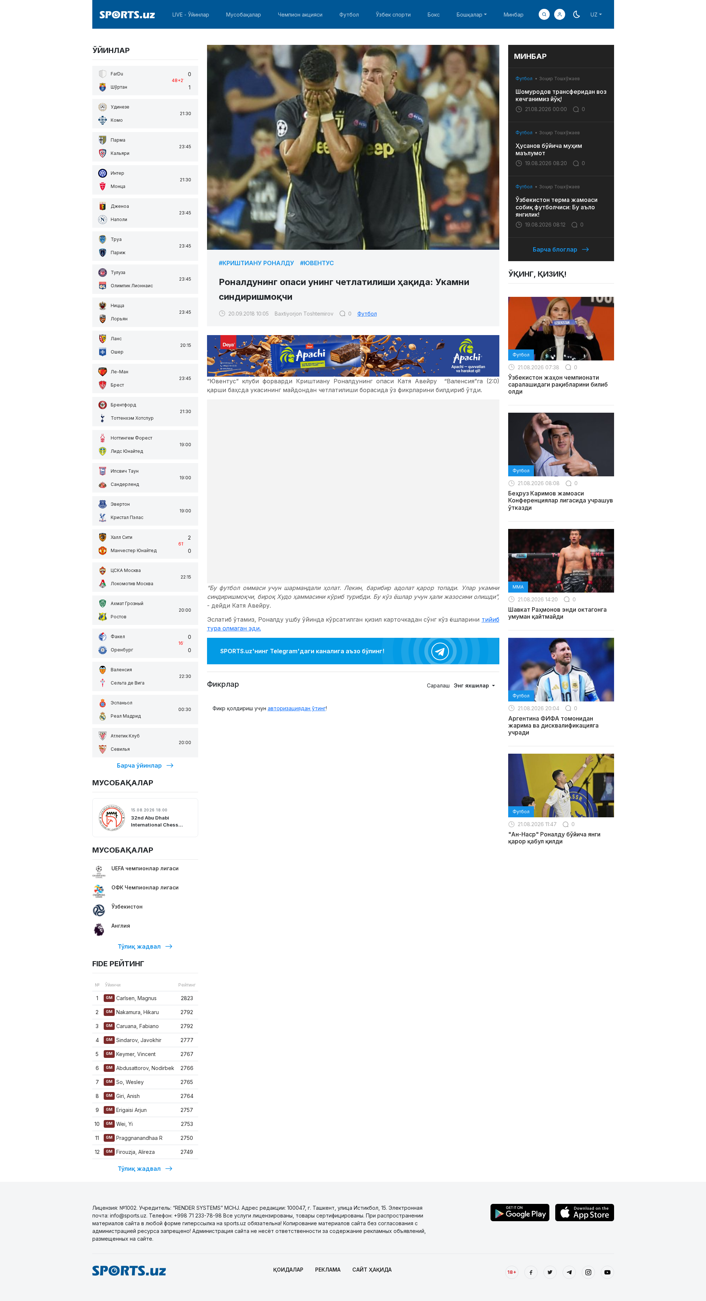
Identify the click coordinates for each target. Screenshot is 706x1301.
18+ (511, 1272)
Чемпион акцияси (300, 14)
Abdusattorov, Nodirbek (140, 1068)
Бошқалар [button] (469, 14)
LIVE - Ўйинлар (190, 14)
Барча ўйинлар (139, 765)
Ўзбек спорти (393, 14)
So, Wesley (125, 1082)
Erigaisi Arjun (126, 1110)
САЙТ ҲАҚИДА (372, 1269)
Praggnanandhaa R (134, 1138)
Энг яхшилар (472, 685)
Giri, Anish (123, 1096)
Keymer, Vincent (131, 1054)
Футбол (349, 14)
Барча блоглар (555, 249)
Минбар (514, 14)
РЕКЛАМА (327, 1269)
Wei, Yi (119, 1124)
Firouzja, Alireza (130, 1152)
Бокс (434, 14)
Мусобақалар (243, 14)
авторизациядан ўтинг (297, 708)
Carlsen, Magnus (131, 998)
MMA (518, 587)
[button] (559, 14)
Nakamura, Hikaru (132, 1012)
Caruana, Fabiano (132, 1026)
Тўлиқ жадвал (139, 946)
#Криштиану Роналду (256, 263)
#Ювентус (317, 263)
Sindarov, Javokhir (133, 1040)
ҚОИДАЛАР (288, 1269)
